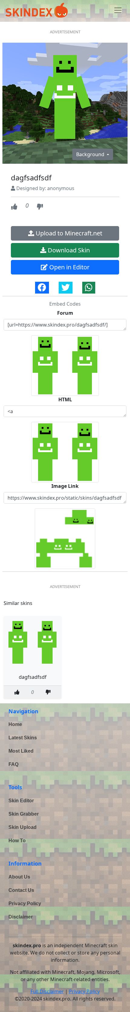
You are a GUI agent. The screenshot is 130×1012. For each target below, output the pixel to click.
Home (15, 724)
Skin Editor (21, 800)
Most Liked (21, 751)
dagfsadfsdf (33, 677)
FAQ (13, 764)
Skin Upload (22, 827)
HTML (65, 399)
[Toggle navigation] (117, 10)
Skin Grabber (23, 813)
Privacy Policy (24, 903)
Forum (65, 313)
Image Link (65, 486)
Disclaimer (20, 916)
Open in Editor (68, 267)
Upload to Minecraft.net (68, 233)
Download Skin (68, 250)
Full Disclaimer (47, 991)
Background (91, 154)
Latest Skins (22, 737)
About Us (19, 876)
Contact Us (21, 890)
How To (17, 840)
